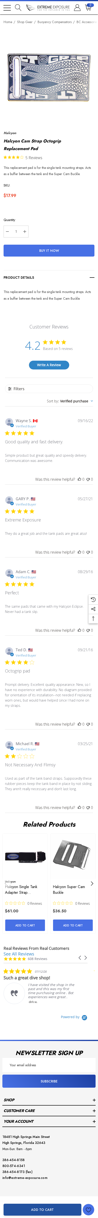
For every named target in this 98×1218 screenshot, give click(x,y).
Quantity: (10, 219)
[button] (80, 958)
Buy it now (49, 250)
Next (92, 883)
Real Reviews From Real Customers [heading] (36, 948)
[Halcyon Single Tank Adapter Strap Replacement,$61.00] (25, 856)
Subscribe (49, 1081)
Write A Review (49, 365)
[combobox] (70, 401)
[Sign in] (77, 8)
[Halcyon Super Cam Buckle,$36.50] (72, 856)
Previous (6, 883)
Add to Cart (42, 1209)
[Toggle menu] (7, 8)
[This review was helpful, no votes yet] (79, 479)
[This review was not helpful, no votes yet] (88, 479)
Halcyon (10, 133)
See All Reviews (19, 954)
